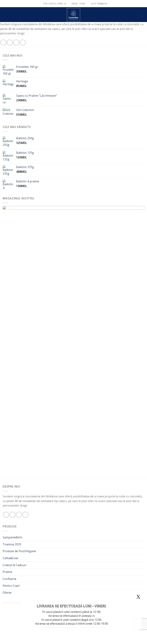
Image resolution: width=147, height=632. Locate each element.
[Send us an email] (16, 42)
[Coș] (141, 15)
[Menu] (5, 14)
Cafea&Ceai (10, 558)
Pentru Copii (11, 586)
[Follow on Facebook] (3, 42)
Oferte (7, 593)
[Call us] (23, 42)
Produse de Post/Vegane (19, 551)
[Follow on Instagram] (10, 42)
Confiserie (9, 579)
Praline (7, 572)
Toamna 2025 (12, 544)
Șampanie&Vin (12, 537)
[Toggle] (142, 565)
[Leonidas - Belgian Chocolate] (73, 14)
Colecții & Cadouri (14, 565)
